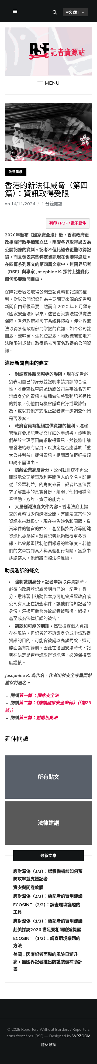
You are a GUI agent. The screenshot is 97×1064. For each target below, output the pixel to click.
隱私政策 (48, 1044)
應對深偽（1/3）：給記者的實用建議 (47, 921)
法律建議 (16, 172)
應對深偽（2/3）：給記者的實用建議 (47, 896)
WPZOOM (81, 1035)
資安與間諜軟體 (28, 887)
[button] (48, 83)
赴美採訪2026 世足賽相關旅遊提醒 (47, 929)
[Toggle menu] (14, 10)
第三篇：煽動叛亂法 (38, 717)
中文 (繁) (72, 12)
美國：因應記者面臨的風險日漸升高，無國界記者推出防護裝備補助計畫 (47, 961)
